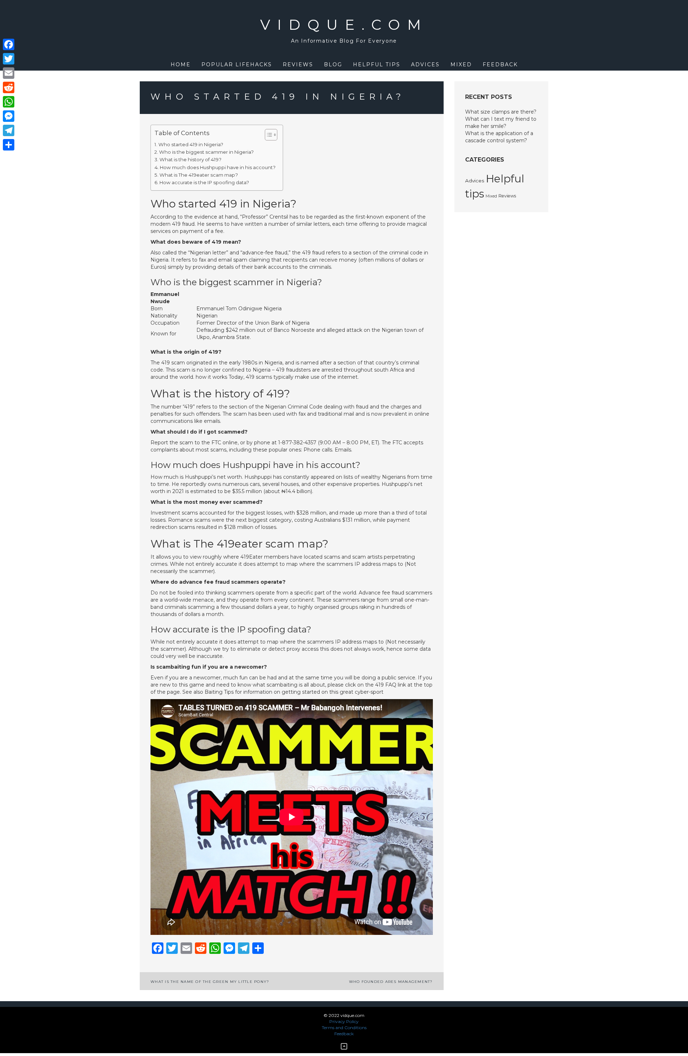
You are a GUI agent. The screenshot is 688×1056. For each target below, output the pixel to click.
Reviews (298, 64)
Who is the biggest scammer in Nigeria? (206, 152)
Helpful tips (376, 64)
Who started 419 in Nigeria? (190, 144)
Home (181, 64)
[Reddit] (8, 87)
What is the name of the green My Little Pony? (209, 981)
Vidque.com (344, 24)
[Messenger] (8, 116)
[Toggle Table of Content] (267, 135)
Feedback (500, 64)
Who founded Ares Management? (391, 981)
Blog (333, 64)
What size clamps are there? (500, 112)
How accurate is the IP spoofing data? (204, 182)
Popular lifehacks (236, 64)
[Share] (8, 145)
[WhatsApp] (8, 102)
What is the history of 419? (190, 159)
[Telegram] (8, 130)
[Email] (8, 73)
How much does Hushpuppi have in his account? (218, 167)
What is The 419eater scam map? (198, 175)
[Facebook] (8, 44)
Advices (425, 64)
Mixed (461, 64)
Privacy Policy (344, 1021)
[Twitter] (8, 59)
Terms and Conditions (344, 1027)
